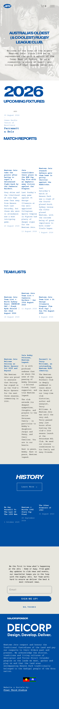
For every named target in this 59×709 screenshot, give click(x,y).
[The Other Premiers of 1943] (47, 499)
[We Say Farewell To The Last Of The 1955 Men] (12, 500)
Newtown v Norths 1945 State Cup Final (28, 510)
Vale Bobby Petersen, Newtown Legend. (27, 358)
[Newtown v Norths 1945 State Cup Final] (30, 500)
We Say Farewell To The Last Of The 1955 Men (10, 510)
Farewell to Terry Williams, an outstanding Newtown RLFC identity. (45, 365)
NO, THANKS (29, 607)
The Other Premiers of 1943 (45, 507)
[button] (51, 105)
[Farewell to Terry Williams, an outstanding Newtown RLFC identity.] (47, 350)
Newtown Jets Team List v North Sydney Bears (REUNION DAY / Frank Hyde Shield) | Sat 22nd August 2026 (11, 305)
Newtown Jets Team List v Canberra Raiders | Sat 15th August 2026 (29, 299)
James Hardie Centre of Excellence (10, 122)
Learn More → (29, 487)
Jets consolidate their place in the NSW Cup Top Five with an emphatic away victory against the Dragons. (29, 179)
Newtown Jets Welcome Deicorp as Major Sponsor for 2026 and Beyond (11, 365)
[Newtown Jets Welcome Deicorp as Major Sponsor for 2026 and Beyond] (12, 350)
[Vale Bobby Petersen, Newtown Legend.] (30, 348)
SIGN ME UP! (29, 599)
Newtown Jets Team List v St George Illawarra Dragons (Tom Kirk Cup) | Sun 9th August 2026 (46, 305)
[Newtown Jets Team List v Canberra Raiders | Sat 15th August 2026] (30, 284)
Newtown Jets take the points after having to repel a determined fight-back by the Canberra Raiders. (11, 179)
